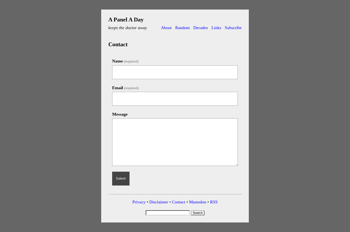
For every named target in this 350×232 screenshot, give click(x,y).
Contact (178, 202)
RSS (214, 202)
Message (120, 114)
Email (125, 87)
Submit (121, 178)
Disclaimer (158, 202)
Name (125, 61)
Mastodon (197, 202)
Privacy (138, 202)
